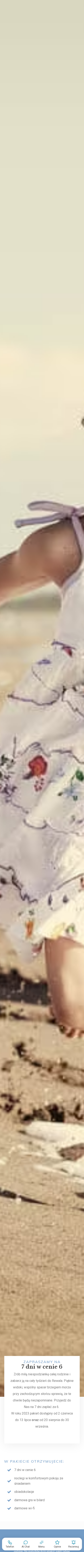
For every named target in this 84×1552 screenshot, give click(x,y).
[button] (42, 1544)
